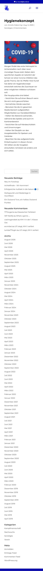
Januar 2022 (9, 398)
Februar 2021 (10, 439)
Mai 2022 (8, 383)
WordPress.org (10, 560)
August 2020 (9, 462)
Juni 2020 (8, 470)
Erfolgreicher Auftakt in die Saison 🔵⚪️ (21, 189)
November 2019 (11, 492)
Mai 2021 (8, 428)
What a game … (23, 216)
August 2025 (9, 266)
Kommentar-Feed (12, 557)
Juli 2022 (8, 375)
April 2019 (8, 519)
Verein (7, 540)
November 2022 (11, 360)
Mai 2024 (8, 296)
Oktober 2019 (10, 496)
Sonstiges (8, 28)
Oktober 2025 (10, 258)
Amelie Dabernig (15, 25)
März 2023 (8, 345)
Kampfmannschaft (12, 528)
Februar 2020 (10, 485)
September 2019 (11, 500)
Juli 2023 (8, 330)
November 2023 (11, 315)
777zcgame (9, 212)
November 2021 (11, 405)
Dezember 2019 (11, 488)
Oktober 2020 (10, 455)
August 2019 (9, 504)
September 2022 (11, 368)
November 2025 (11, 255)
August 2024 (9, 292)
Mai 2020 (8, 473)
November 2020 (11, 451)
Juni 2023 (8, 334)
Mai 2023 (8, 338)
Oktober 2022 (10, 364)
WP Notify (8, 216)
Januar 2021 (9, 443)
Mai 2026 (8, 247)
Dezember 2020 (11, 447)
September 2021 (11, 413)
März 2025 (8, 277)
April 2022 (8, 387)
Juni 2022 (8, 379)
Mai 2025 (8, 270)
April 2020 (8, 477)
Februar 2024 (10, 307)
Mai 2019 (8, 515)
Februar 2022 (10, 394)
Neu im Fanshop (11, 182)
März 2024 (8, 304)
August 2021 (9, 417)
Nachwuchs (9, 532)
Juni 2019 (8, 511)
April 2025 (8, 273)
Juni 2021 (8, 424)
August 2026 (9, 240)
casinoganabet (10, 220)
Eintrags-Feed (10, 553)
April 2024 (8, 300)
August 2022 (9, 372)
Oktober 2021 (10, 409)
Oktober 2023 (10, 319)
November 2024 (11, 285)
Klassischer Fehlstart (26, 212)
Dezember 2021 (11, 402)
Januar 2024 (9, 311)
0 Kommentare (20, 28)
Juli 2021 (8, 421)
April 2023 (8, 341)
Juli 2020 (8, 466)
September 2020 (11, 458)
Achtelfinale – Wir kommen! (16, 185)
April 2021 (8, 432)
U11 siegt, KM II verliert (24, 226)
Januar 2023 (9, 353)
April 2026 (8, 251)
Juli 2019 (8, 507)
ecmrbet (8, 226)
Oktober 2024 (10, 289)
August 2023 (9, 326)
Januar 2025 (9, 281)
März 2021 (8, 436)
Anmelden (8, 549)
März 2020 (8, 481)
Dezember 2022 (11, 356)
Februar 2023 (10, 349)
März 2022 (8, 390)
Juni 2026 (8, 243)
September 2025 (11, 262)
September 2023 (11, 323)
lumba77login (10, 230)
